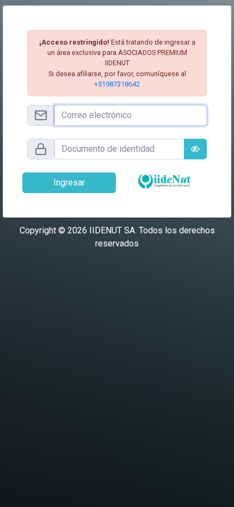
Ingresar (69, 182)
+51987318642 (117, 84)
